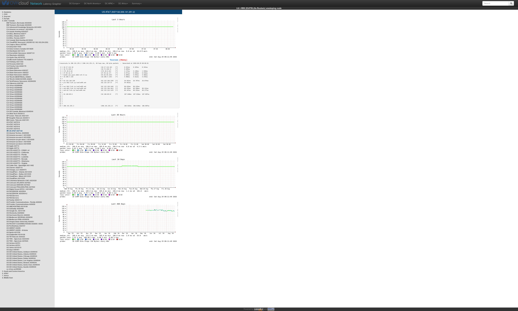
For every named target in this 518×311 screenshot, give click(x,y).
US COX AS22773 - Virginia (16, 163)
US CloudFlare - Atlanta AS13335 (19, 172)
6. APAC (5, 273)
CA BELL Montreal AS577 (16, 33)
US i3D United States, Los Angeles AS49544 (23, 260)
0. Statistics (6, 12)
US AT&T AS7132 (16, 131)
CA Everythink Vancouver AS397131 (20, 53)
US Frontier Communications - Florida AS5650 (24, 202)
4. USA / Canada (8, 20)
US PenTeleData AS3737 (15, 226)
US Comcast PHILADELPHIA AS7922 (20, 187)
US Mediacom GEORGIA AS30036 (19, 217)
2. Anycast (6, 16)
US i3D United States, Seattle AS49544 (21, 267)
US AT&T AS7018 (13, 122)
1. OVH (4, 14)
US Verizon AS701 (13, 243)
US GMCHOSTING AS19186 (17, 206)
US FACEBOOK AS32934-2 (16, 193)
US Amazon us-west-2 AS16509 (18, 144)
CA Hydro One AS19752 (15, 57)
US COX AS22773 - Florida (16, 154)
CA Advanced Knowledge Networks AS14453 (23, 27)
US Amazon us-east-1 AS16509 (18, 135)
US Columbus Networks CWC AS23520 (21, 180)
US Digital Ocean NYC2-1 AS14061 (19, 189)
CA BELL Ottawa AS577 (15, 36)
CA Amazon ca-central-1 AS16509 (19, 29)
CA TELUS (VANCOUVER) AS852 (19, 79)
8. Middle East (7, 277)
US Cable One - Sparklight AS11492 (20, 165)
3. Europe (5, 18)
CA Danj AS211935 (13, 46)
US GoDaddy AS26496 (15, 208)
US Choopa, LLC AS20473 (16, 169)
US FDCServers (12, 195)
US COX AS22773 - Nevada (16, 159)
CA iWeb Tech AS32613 (15, 113)
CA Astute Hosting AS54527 (17, 31)
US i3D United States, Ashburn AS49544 (21, 252)
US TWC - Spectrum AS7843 (17, 241)
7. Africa (5, 275)
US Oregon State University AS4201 (20, 221)
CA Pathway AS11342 (14, 61)
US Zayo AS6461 (12, 249)
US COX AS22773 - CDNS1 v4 (17, 150)
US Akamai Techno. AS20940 (17, 133)
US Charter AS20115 (14, 167)
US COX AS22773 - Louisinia (17, 157)
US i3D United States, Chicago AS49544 (21, 256)
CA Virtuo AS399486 (14, 85)
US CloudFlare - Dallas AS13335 (18, 174)
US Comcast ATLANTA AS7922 (18, 182)
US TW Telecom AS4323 (15, 236)
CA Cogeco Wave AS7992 (16, 44)
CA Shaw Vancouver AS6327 (17, 72)
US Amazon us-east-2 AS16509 (18, 137)
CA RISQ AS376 (12, 68)
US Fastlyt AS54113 (14, 200)
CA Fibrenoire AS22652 (15, 55)
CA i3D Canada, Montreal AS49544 (19, 111)
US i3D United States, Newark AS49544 (21, 262)
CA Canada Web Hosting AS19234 (19, 40)
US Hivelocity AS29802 (15, 213)
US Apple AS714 (12, 146)
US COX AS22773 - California (17, 152)
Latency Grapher (45, 3)
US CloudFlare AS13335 (15, 178)
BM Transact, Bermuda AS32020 (19, 23)
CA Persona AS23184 (14, 64)
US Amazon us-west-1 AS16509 (18, 141)
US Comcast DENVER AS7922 (18, 185)
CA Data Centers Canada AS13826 (19, 49)
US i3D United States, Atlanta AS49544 (21, 254)
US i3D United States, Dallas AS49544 (21, 258)
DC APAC (109, 3)
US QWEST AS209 (13, 228)
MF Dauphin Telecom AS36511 (18, 118)
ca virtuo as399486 (13, 269)
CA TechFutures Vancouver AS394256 (21, 81)
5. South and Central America (13, 271)
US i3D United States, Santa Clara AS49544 (23, 264)
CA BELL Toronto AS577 (15, 38)
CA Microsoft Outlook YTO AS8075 (19, 59)
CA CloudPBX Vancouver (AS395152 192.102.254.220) (27, 42)
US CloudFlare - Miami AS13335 (18, 176)
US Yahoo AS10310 (13, 247)
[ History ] (123, 60)
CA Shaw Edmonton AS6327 (17, 70)
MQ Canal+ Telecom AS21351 (17, 120)
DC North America (92, 3)
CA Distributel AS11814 (15, 51)
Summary (136, 3)
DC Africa (122, 3)
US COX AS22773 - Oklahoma (17, 161)
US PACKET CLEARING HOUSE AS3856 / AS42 (24, 223)
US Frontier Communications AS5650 (20, 204)
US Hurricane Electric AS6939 (18, 215)
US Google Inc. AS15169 (15, 210)
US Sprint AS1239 (13, 232)
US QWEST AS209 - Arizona (17, 230)
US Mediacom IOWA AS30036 (17, 219)
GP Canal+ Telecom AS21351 (17, 115)
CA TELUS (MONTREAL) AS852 (18, 77)
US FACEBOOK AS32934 (16, 191)
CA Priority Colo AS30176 (16, 66)
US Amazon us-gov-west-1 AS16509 (20, 139)
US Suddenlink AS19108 (15, 234)
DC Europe (74, 3)
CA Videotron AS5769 (14, 83)
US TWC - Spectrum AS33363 (17, 239)
